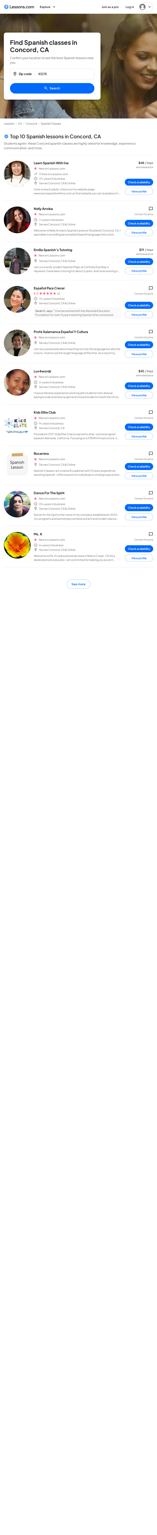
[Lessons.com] (19, 7)
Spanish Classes (51, 123)
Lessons (9, 123)
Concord (31, 123)
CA (20, 123)
